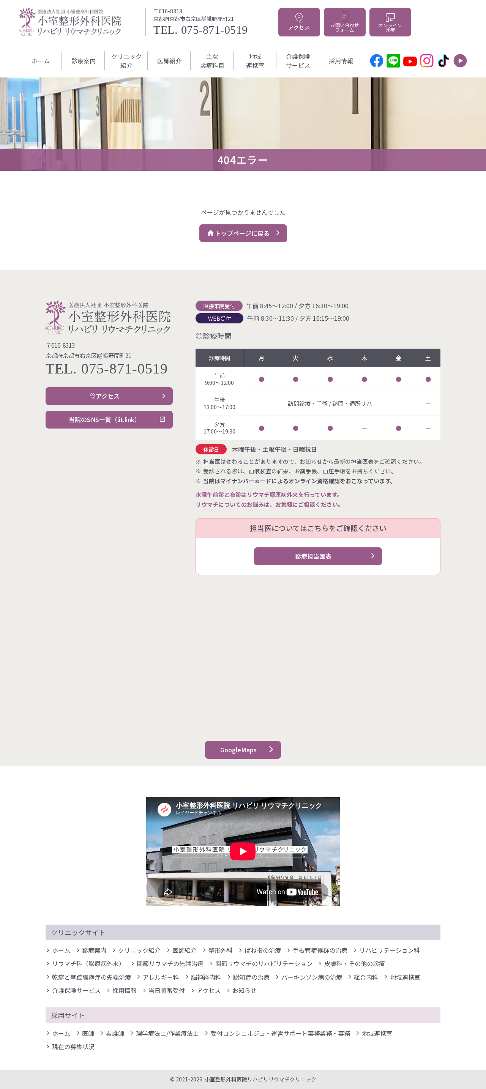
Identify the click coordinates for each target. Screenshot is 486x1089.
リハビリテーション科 (389, 950)
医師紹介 (169, 60)
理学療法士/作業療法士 (167, 1033)
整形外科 (220, 950)
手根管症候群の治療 (320, 950)
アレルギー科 (161, 977)
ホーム (41, 60)
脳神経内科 (206, 977)
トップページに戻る (241, 233)
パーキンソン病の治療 (311, 977)
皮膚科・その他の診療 (354, 963)
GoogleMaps (238, 749)
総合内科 (366, 977)
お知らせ (244, 990)
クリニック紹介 (126, 61)
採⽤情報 (341, 60)
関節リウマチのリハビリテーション (263, 963)
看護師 (115, 1033)
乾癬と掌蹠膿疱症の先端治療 (91, 977)
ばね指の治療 (263, 950)
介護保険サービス (298, 61)
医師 (88, 1033)
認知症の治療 (251, 977)
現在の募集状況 (73, 1046)
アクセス (108, 395)
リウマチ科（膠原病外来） (88, 963)
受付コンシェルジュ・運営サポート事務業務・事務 (280, 1033)
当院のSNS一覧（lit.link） (104, 419)
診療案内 (83, 60)
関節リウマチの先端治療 (170, 963)
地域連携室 (255, 61)
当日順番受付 (166, 990)
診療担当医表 (313, 556)
